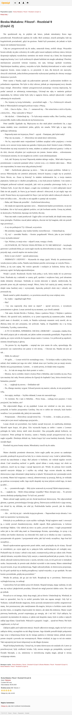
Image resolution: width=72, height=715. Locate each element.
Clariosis (8, 680)
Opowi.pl (5, 2)
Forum (10, 713)
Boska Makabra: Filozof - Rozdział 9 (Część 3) (26, 664)
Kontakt (27, 713)
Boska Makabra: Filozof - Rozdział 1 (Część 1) (27, 11)
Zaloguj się (4, 706)
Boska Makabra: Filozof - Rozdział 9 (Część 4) (54, 664)
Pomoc (15, 713)
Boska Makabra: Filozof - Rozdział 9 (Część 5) (14, 666)
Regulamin (21, 713)
